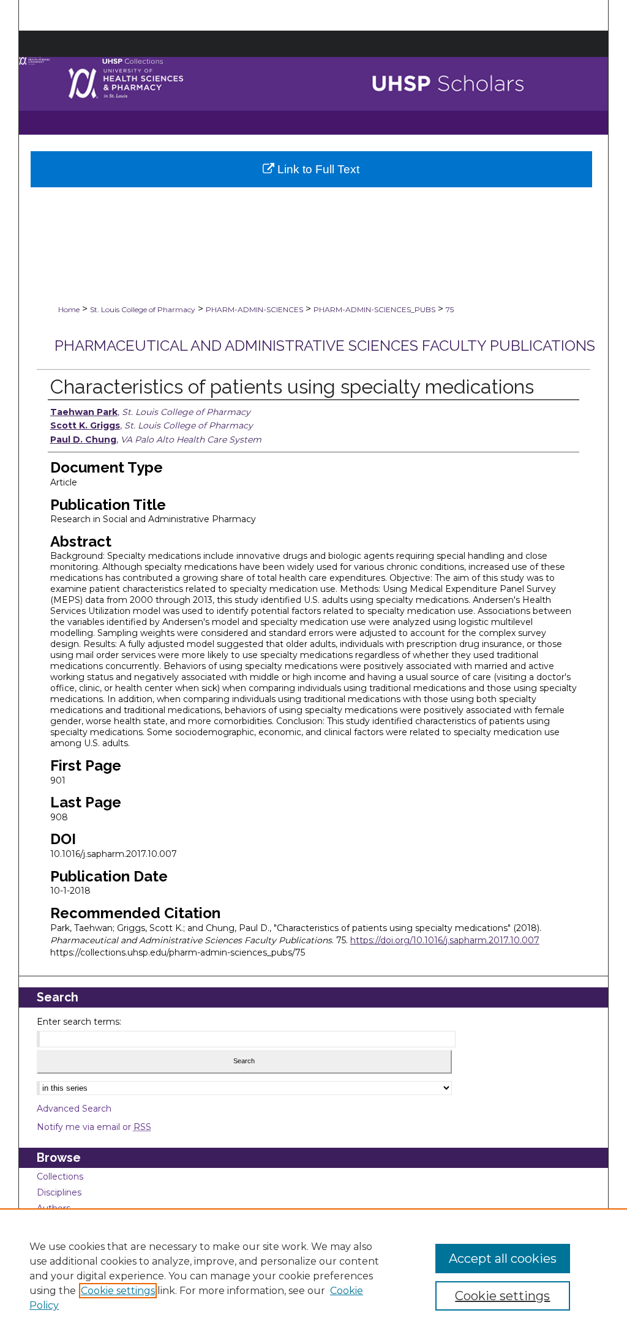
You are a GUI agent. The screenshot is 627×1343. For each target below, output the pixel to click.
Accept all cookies (503, 1258)
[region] (313, 1275)
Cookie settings (118, 1290)
